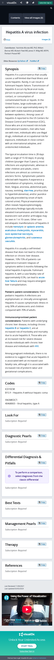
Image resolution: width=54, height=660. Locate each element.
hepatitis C (25, 328)
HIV (37, 346)
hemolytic (18, 226)
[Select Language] (28, 2)
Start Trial (27, 646)
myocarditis (37, 230)
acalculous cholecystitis (17, 230)
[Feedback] (34, 2)
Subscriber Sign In (45, 3)
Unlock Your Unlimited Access (27, 640)
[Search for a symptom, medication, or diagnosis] (51, 8)
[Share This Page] (22, 2)
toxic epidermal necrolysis (19, 233)
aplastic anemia (35, 226)
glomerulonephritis (15, 237)
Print (8, 40)
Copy (43, 68)
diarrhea (28, 190)
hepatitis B (10, 328)
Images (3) (46, 40)
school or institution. (39, 658)
